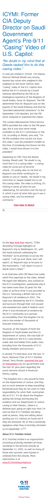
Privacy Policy (24, 497)
